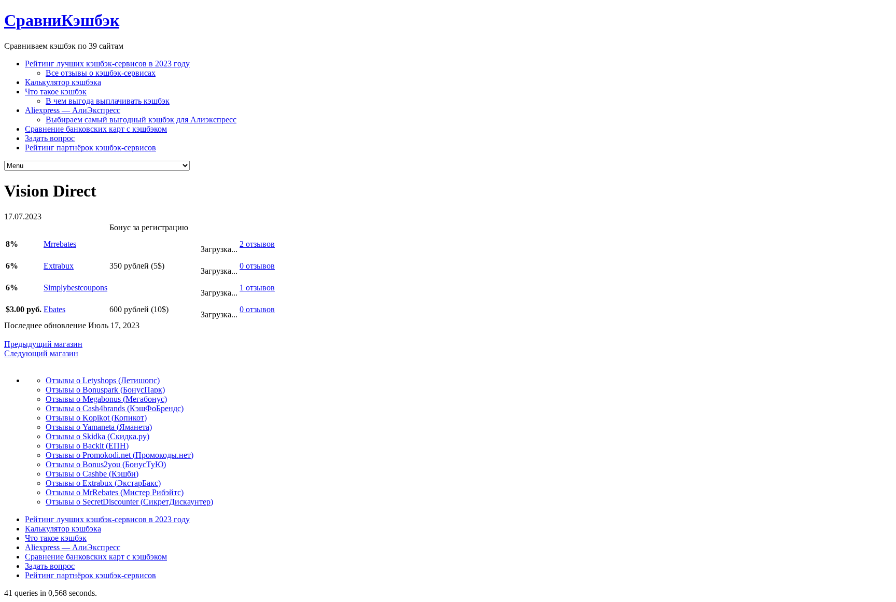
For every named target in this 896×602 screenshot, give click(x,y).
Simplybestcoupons (75, 287)
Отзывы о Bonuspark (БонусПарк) (105, 389)
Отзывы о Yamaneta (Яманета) (99, 427)
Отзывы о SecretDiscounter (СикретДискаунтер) (129, 501)
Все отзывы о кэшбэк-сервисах (101, 72)
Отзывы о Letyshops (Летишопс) (103, 380)
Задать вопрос (50, 138)
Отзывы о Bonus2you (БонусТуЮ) (106, 464)
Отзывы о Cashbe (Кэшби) (92, 473)
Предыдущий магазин (43, 344)
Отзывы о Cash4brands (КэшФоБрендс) (115, 408)
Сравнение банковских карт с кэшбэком (96, 128)
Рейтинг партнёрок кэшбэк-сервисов (90, 147)
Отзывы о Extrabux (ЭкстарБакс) (103, 483)
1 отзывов (257, 287)
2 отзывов (257, 244)
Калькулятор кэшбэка (63, 82)
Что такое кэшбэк (56, 91)
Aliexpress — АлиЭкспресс (72, 110)
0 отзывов (257, 265)
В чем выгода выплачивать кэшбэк (108, 100)
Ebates (54, 309)
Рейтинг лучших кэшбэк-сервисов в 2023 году (107, 63)
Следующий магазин (41, 353)
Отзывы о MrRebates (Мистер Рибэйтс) (115, 492)
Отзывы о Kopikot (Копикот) (96, 417)
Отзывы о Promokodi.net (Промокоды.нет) (119, 455)
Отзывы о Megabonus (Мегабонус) (106, 399)
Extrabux (59, 265)
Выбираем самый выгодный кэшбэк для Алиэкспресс (141, 119)
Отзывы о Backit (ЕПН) (87, 445)
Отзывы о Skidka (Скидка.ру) (97, 436)
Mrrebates (60, 244)
